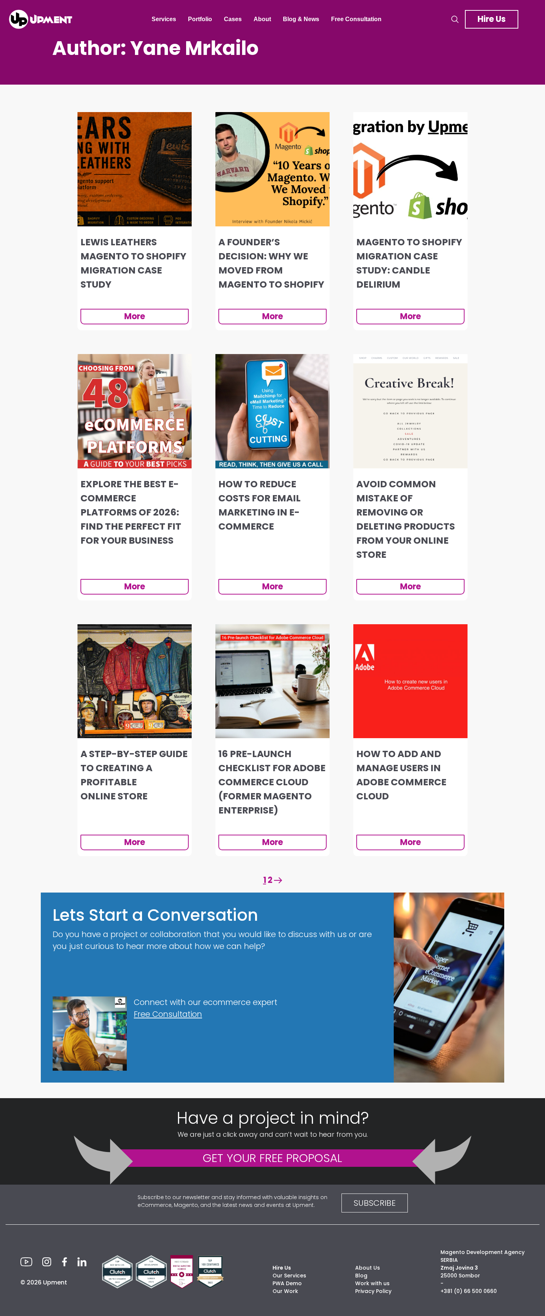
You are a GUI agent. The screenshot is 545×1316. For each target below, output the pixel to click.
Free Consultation (356, 19)
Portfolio (200, 19)
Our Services (289, 1275)
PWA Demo (287, 1283)
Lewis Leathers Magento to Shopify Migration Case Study (133, 263)
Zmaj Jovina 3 (459, 1267)
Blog (361, 1275)
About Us (367, 1267)
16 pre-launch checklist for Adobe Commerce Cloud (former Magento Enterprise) (272, 782)
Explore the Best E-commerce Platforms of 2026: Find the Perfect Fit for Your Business (130, 512)
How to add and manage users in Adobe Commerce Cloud (401, 775)
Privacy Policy (373, 1291)
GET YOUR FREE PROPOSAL (272, 1158)
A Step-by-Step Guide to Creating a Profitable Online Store (134, 775)
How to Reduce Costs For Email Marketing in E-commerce (259, 505)
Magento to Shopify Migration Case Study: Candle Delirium (409, 263)
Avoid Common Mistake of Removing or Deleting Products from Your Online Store (405, 519)
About (262, 19)
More (134, 316)
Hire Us (492, 19)
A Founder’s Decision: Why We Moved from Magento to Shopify (271, 263)
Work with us (372, 1283)
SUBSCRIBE (375, 1203)
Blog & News (301, 19)
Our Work (285, 1291)
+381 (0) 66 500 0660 (468, 1291)
